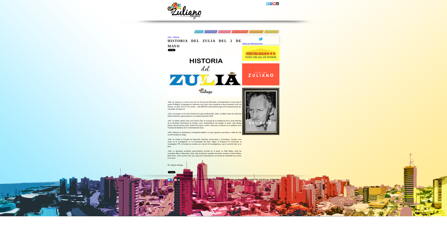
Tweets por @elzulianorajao (252, 43)
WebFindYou (274, 179)
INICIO (199, 31)
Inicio (169, 37)
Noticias (176, 37)
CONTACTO (271, 31)
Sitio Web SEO (260, 179)
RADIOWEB (256, 31)
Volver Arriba (173, 184)
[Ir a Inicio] (184, 12)
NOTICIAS (224, 31)
